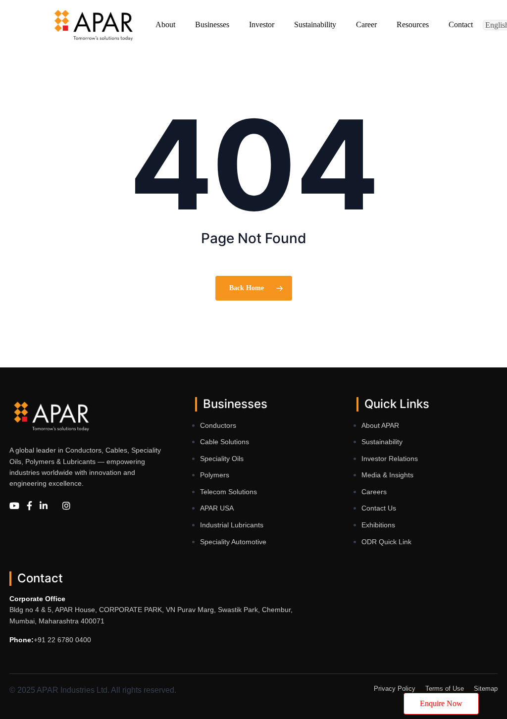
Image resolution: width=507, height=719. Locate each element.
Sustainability (382, 442)
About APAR (380, 425)
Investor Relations (389, 458)
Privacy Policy (394, 688)
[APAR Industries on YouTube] (14, 506)
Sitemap (486, 688)
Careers (374, 492)
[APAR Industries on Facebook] (29, 506)
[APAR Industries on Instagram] (66, 506)
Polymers (214, 475)
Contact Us (378, 508)
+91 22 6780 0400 (62, 640)
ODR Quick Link (386, 542)
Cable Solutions (224, 442)
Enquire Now (441, 703)
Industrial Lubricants (231, 525)
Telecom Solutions (228, 492)
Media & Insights (387, 475)
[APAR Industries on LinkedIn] (44, 506)
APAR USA (217, 508)
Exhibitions (378, 525)
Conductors (218, 425)
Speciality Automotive (233, 542)
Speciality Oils (222, 458)
